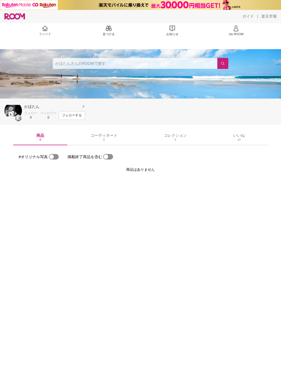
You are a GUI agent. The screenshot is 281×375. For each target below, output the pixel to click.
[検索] (222, 63)
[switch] (54, 156)
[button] (13, 110)
